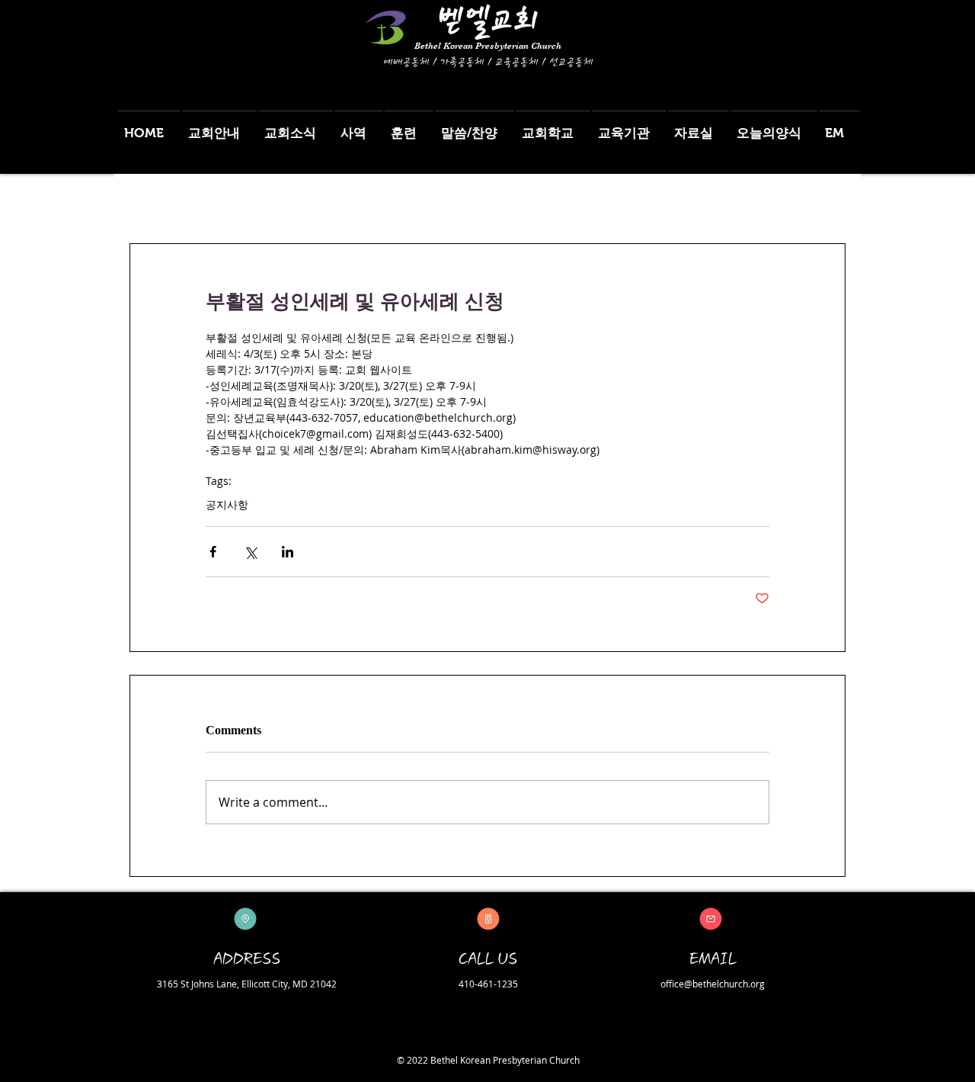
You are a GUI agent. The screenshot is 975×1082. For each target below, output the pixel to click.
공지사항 (227, 504)
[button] (219, 126)
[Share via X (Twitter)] (250, 551)
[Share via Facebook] (213, 551)
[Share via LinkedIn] (287, 551)
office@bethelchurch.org (712, 984)
